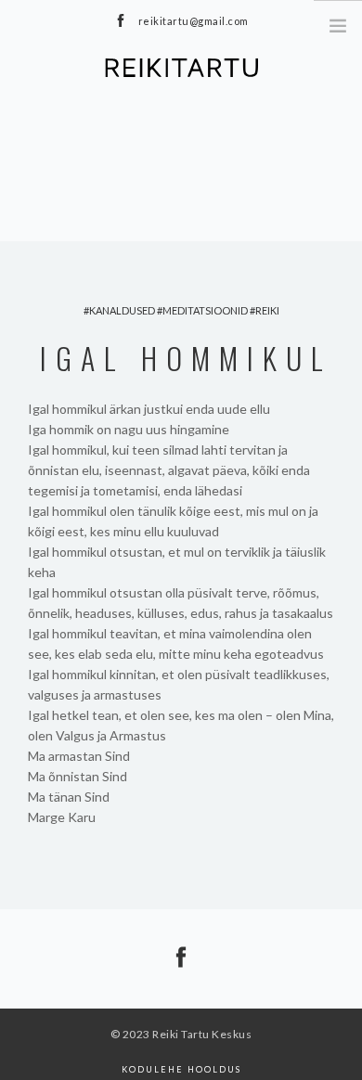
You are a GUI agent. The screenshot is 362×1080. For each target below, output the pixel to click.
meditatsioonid (205, 310)
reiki (267, 310)
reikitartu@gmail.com (193, 21)
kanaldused (122, 310)
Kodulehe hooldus (181, 1069)
